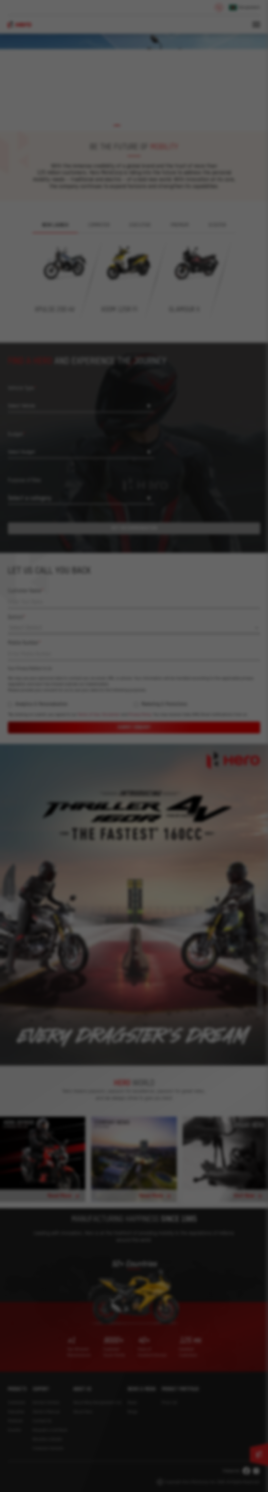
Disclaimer (163, 826)
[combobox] (187, 703)
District (154, 692)
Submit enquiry (188, 844)
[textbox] (187, 703)
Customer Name (163, 666)
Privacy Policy (192, 826)
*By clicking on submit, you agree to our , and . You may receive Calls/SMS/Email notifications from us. (187, 826)
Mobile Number (161, 718)
